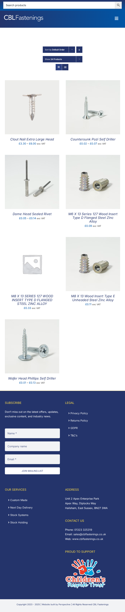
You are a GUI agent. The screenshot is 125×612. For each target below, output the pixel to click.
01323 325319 (83, 529)
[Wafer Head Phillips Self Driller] (32, 321)
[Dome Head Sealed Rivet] (32, 157)
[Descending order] (79, 49)
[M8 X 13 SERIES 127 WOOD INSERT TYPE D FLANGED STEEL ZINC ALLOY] (32, 239)
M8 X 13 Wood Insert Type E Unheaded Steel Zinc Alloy (93, 298)
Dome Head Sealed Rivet (32, 214)
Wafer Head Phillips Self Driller (32, 378)
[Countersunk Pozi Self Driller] (93, 82)
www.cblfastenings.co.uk (87, 539)
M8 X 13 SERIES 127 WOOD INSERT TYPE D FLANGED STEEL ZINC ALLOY (32, 300)
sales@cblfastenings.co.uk (89, 534)
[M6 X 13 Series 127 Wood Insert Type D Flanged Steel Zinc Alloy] (93, 157)
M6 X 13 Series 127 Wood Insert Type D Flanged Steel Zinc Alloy (93, 217)
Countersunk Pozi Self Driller (93, 139)
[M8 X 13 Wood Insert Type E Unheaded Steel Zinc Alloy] (93, 239)
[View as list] (65, 67)
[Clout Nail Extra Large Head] (32, 82)
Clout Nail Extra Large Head (32, 139)
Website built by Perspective (56, 604)
